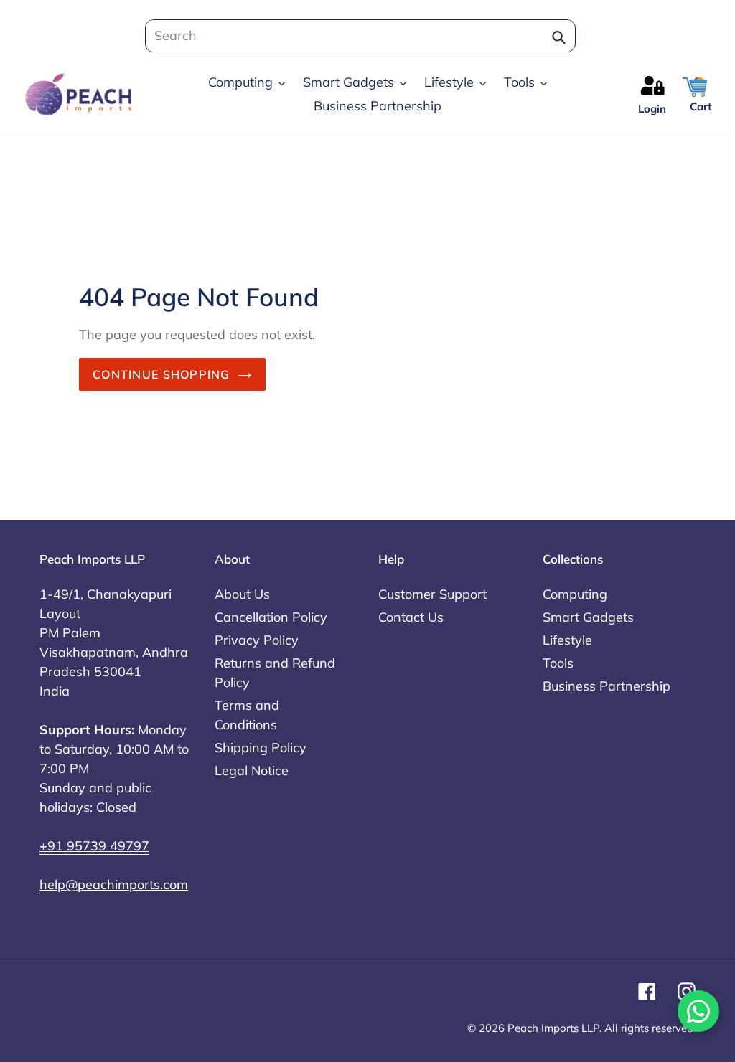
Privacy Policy (257, 640)
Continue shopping (161, 374)
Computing (575, 594)
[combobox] (356, 36)
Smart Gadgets (588, 617)
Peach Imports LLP (553, 1028)
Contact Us (411, 617)
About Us (242, 594)
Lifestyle (567, 640)
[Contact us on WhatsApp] (698, 1011)
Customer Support (432, 594)
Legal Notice (252, 770)
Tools (558, 663)
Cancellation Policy (271, 617)
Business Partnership (606, 686)
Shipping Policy (260, 747)
